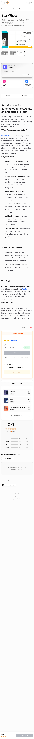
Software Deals (12, 9)
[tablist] (17, 96)
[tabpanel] (17, 211)
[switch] (29, 3)
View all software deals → (17, 415)
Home (3, 9)
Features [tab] (25, 96)
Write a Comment (10, 485)
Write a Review (9, 458)
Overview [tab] (9, 96)
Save (30, 327)
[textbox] (17, 211)
